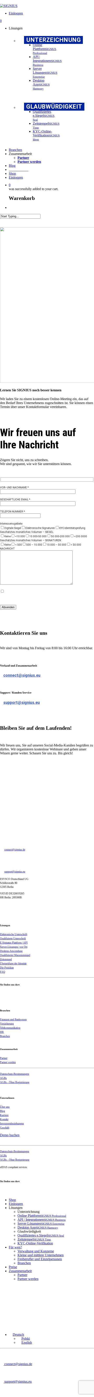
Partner (3, 1058)
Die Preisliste (7, 967)
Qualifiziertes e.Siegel (40, 1235)
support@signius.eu (21, 702)
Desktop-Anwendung (11, 951)
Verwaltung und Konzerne (35, 1251)
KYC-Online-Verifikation (35, 1243)
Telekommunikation (10, 1027)
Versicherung (7, 1023)
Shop (12, 1200)
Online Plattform (41, 1215)
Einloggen (16, 1204)
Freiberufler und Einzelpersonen (39, 1259)
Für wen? (15, 1247)
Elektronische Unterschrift (13, 934)
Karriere (4, 1115)
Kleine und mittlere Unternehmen (40, 1255)
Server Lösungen (40, 1223)
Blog (2, 1111)
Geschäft (4, 1127)
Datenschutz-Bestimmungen (14, 1073)
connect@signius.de (14, 849)
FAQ (2, 971)
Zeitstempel (6, 959)
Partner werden (8, 1062)
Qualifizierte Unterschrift (13, 938)
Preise (13, 1267)
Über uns (5, 1106)
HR (2, 1032)
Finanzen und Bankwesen (13, 1019)
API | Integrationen (41, 1219)
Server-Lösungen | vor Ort (13, 946)
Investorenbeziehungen (12, 1123)
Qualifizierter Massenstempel (15, 955)
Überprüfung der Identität (13, 963)
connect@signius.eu (21, 675)
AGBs (3, 1078)
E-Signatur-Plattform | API (14, 942)
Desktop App (37, 1227)
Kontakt (4, 1119)
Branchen (5, 1036)
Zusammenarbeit (20, 1271)
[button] (16, 1334)
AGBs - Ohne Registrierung (14, 1082)
